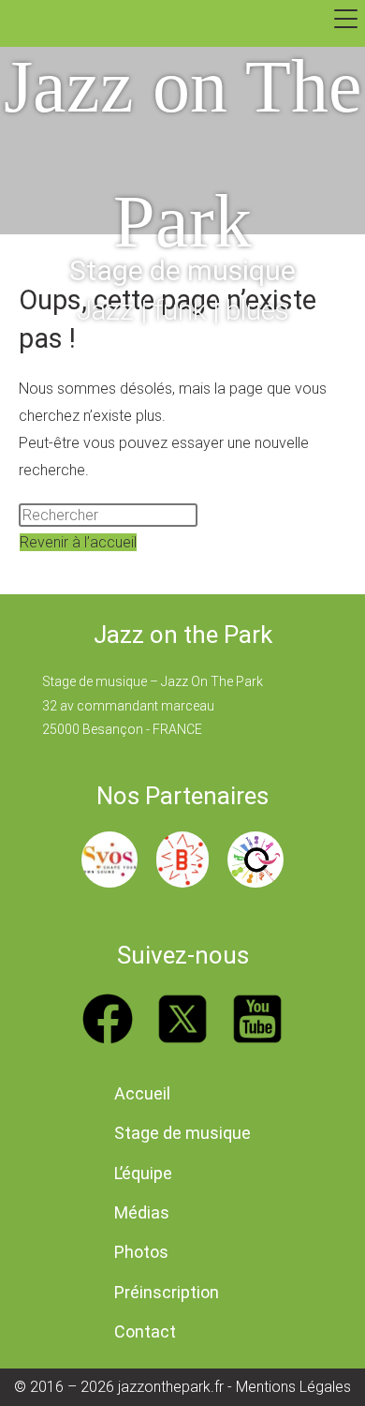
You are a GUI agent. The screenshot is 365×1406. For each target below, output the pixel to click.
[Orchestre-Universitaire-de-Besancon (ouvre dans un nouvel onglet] (255, 859)
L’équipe (143, 1173)
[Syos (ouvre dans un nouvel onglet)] (109, 859)
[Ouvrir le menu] (346, 18)
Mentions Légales (293, 1387)
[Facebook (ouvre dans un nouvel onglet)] (108, 1018)
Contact (145, 1331)
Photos (141, 1252)
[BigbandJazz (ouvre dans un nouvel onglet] (182, 859)
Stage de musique (182, 1133)
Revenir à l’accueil (78, 542)
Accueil (142, 1093)
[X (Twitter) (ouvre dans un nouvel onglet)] (182, 1018)
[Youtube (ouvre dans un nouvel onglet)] (257, 1018)
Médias (141, 1212)
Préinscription (166, 1292)
